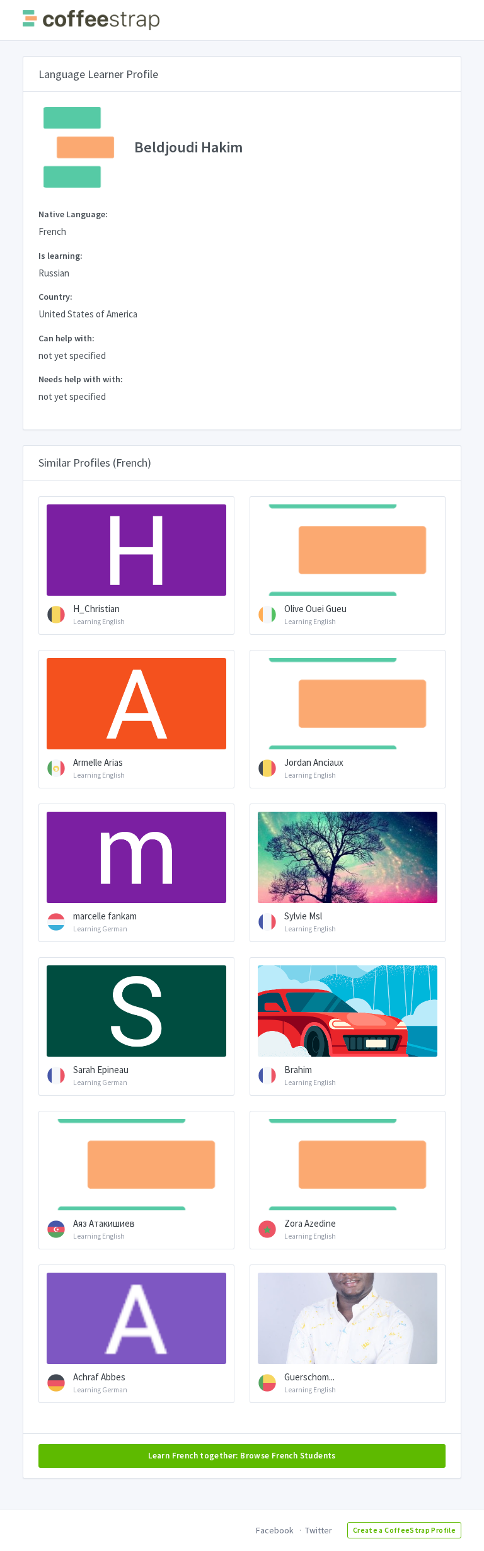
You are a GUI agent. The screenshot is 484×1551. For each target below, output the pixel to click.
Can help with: (66, 338)
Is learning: (60, 255)
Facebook (275, 1530)
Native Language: (73, 214)
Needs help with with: (80, 379)
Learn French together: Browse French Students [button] (242, 1455)
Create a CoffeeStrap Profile (404, 1530)
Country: (55, 296)
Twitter (318, 1530)
